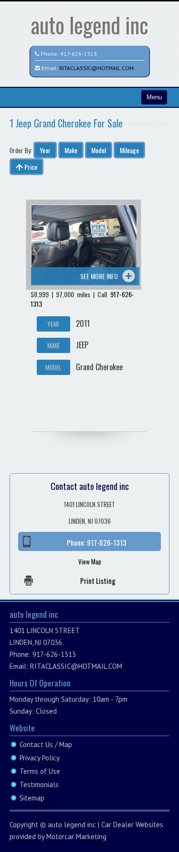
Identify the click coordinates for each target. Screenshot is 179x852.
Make (70, 150)
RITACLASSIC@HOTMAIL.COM (96, 68)
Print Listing (98, 580)
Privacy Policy (40, 757)
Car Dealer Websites (132, 824)
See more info (99, 276)
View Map (89, 561)
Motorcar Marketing (76, 836)
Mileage (129, 150)
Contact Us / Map (46, 744)
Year (45, 150)
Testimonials (39, 784)
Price (30, 167)
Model (98, 150)
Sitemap (32, 797)
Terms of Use (40, 771)
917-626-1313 (78, 53)
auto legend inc (89, 25)
